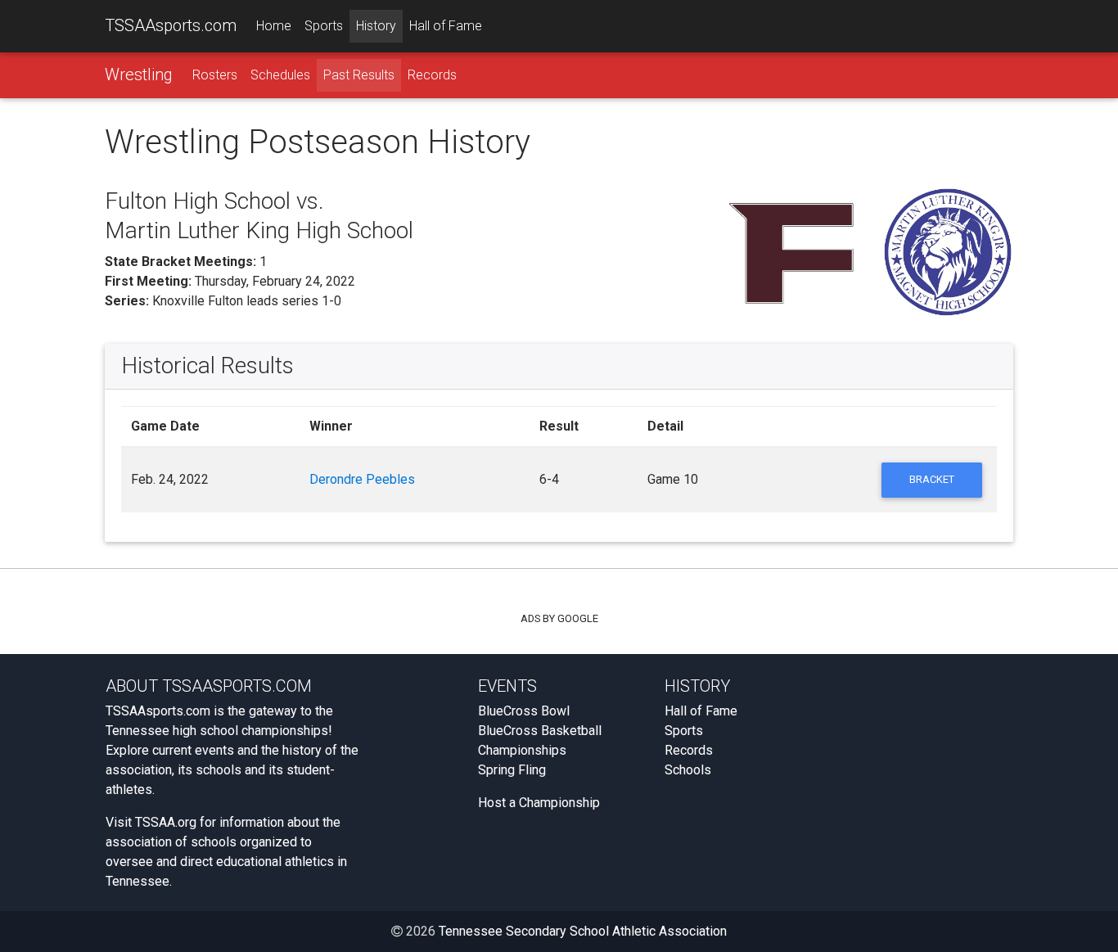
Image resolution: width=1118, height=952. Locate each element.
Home (273, 26)
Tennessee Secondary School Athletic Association (583, 931)
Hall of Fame (445, 26)
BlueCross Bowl (524, 711)
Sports (323, 26)
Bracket (931, 479)
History (376, 26)
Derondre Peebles (362, 479)
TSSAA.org (165, 822)
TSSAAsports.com (171, 25)
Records (432, 75)
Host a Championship (539, 802)
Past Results (358, 75)
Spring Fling (512, 770)
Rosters (214, 75)
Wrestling (139, 74)
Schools (688, 770)
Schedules (280, 75)
